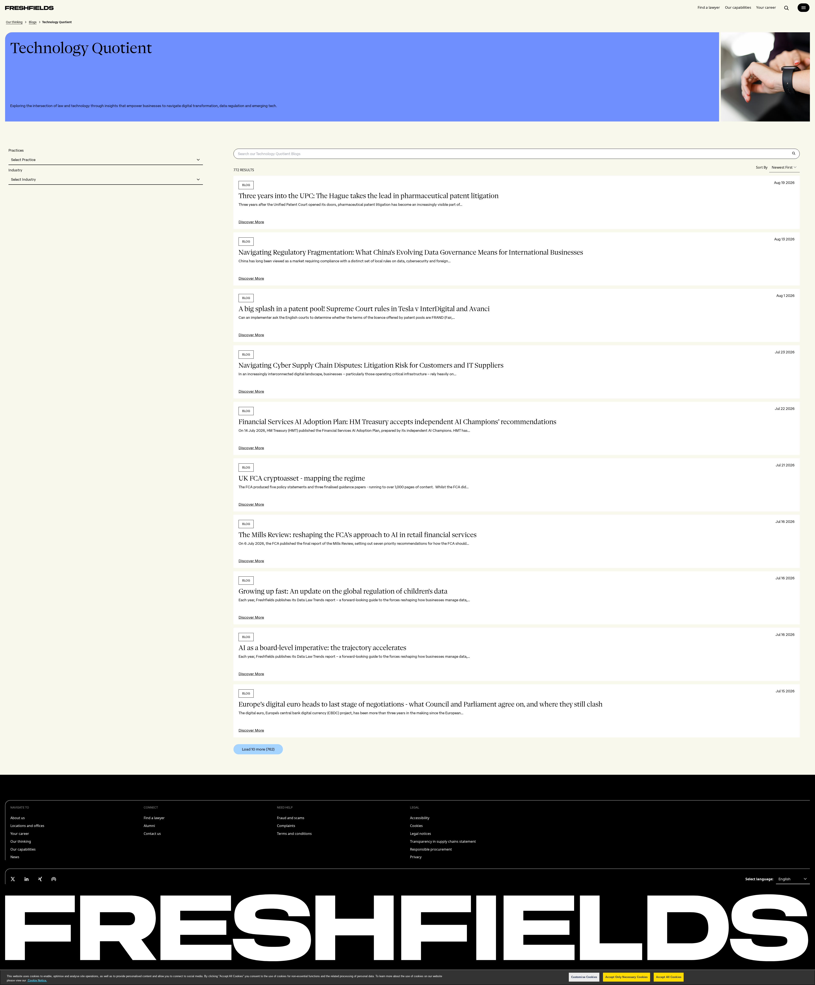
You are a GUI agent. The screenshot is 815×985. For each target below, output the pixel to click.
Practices (16, 150)
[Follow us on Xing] (40, 879)
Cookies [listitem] (416, 825)
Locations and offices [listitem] (27, 825)
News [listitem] (14, 857)
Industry (15, 170)
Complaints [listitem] (286, 825)
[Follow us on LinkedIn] (26, 879)
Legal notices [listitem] (420, 833)
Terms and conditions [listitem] (294, 833)
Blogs (33, 22)
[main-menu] (803, 7)
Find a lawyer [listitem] (154, 818)
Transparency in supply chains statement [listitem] (443, 841)
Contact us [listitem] (152, 833)
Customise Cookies (584, 977)
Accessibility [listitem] (419, 818)
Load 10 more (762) (258, 749)
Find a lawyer (709, 7)
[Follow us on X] (12, 879)
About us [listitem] (17, 818)
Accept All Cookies (668, 977)
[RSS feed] (53, 879)
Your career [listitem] (19, 833)
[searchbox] (516, 154)
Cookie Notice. (37, 980)
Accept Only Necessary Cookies (626, 977)
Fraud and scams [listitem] (290, 818)
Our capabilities (738, 7)
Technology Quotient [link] (57, 22)
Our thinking (14, 22)
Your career (766, 7)
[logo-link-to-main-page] (29, 8)
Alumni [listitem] (149, 825)
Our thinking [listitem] (20, 841)
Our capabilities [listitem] (23, 849)
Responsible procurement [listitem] (431, 849)
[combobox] (105, 160)
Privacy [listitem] (416, 857)
